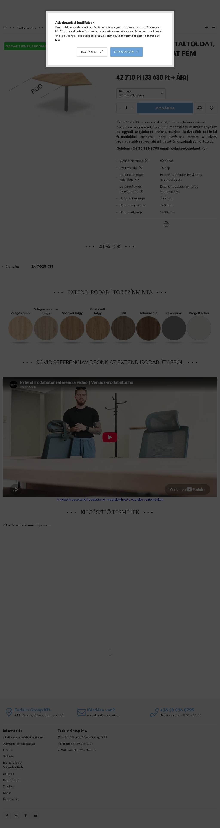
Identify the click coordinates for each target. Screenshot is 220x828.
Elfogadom (124, 51)
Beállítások (89, 51)
